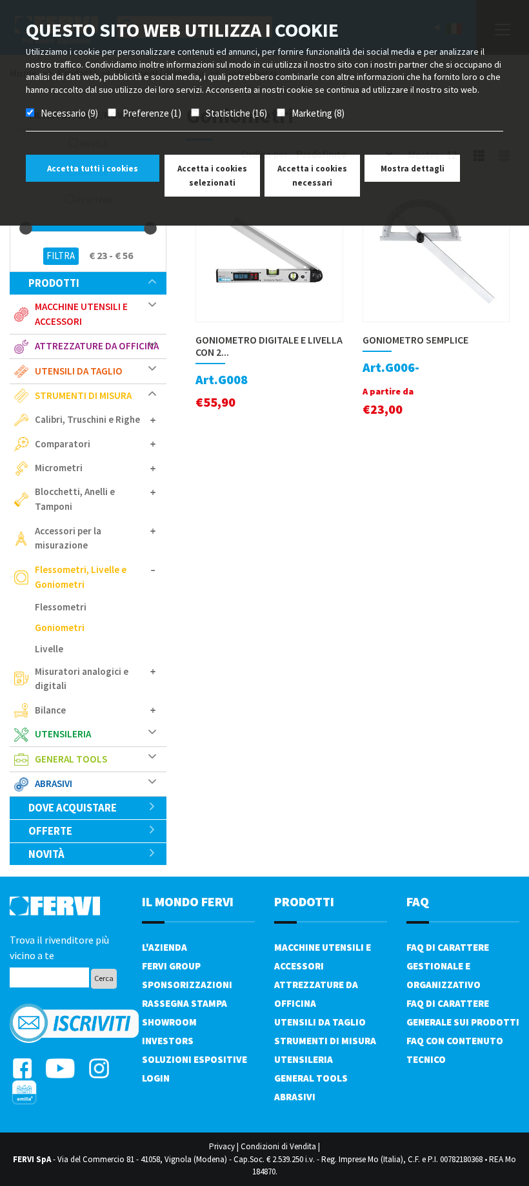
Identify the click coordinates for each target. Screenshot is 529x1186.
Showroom (169, 1022)
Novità (46, 854)
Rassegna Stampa (184, 1003)
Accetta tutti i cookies (92, 168)
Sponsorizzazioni (187, 984)
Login (156, 1078)
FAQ (417, 901)
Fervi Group (171, 966)
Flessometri (60, 607)
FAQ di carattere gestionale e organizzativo (447, 966)
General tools (311, 1078)
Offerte (50, 831)
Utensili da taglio (320, 1022)
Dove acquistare (72, 808)
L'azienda (164, 947)
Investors (168, 1041)
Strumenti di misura (325, 1041)
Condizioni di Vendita (278, 1146)
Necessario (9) (69, 113)
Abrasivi (294, 1097)
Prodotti (53, 283)
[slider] (25, 228)
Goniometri (60, 627)
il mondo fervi (188, 901)
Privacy (222, 1146)
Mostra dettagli (412, 168)
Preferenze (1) (152, 113)
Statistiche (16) (236, 113)
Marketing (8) (318, 113)
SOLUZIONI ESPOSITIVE (194, 1059)
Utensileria (303, 1059)
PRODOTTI (304, 901)
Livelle (49, 649)
